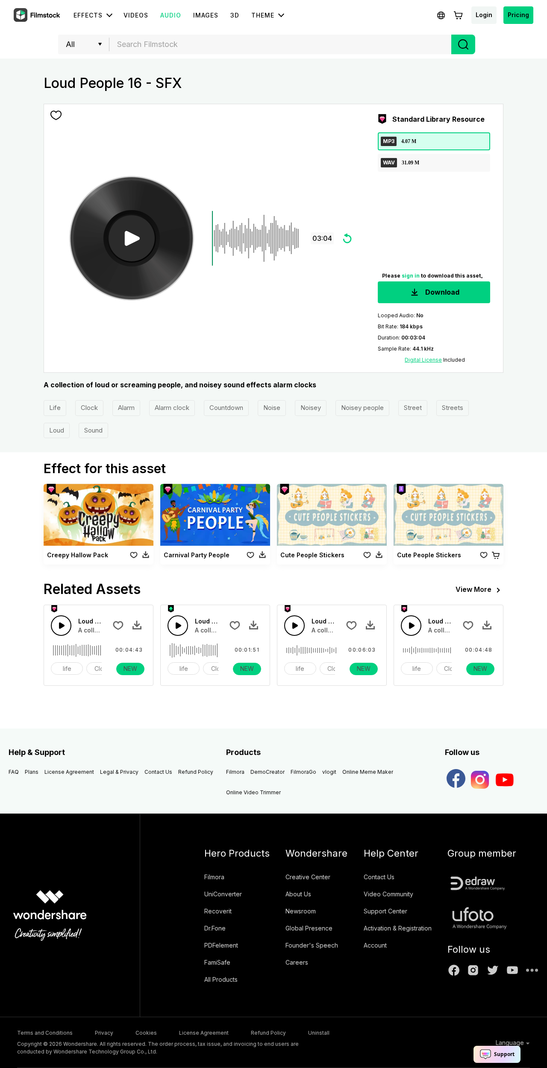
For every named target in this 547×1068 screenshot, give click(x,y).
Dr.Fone (215, 928)
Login (484, 14)
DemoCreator (267, 772)
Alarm (126, 408)
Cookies (146, 1033)
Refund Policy (195, 772)
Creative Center (307, 877)
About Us (298, 894)
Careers (296, 962)
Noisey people (362, 408)
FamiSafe (217, 962)
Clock (89, 408)
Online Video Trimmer (253, 792)
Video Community (388, 894)
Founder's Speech (311, 945)
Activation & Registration (398, 928)
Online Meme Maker (367, 772)
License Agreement (69, 772)
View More (473, 589)
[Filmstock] (38, 15)
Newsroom (300, 911)
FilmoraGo (303, 772)
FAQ (14, 772)
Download (441, 292)
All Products (221, 979)
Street (413, 408)
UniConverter (223, 894)
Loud (56, 430)
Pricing (518, 14)
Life (55, 408)
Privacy (104, 1033)
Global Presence (308, 928)
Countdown (226, 408)
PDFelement (221, 945)
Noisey (310, 408)
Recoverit (218, 911)
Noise (271, 408)
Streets (452, 408)
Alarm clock (172, 408)
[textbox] (280, 44)
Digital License (423, 360)
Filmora (235, 772)
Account (375, 945)
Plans (31, 772)
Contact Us (158, 772)
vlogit (329, 772)
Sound (93, 430)
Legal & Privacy (119, 772)
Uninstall (318, 1033)
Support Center (385, 911)
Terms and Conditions (45, 1033)
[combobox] (280, 44)
